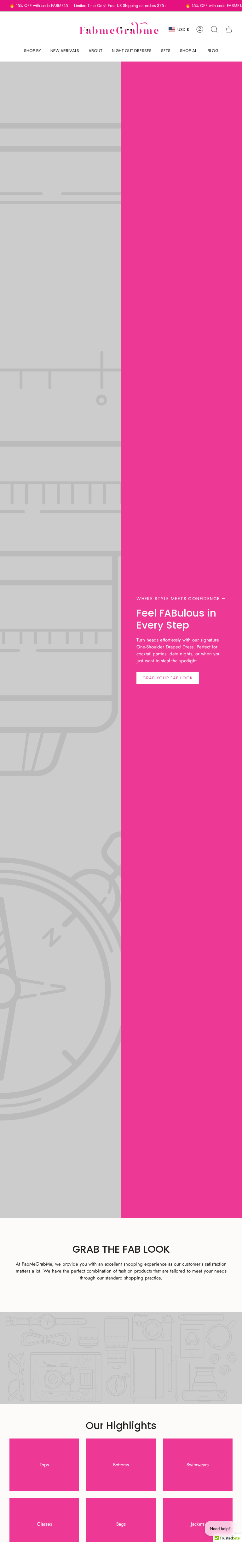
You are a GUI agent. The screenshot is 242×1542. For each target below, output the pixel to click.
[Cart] (229, 29)
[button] (32, 51)
